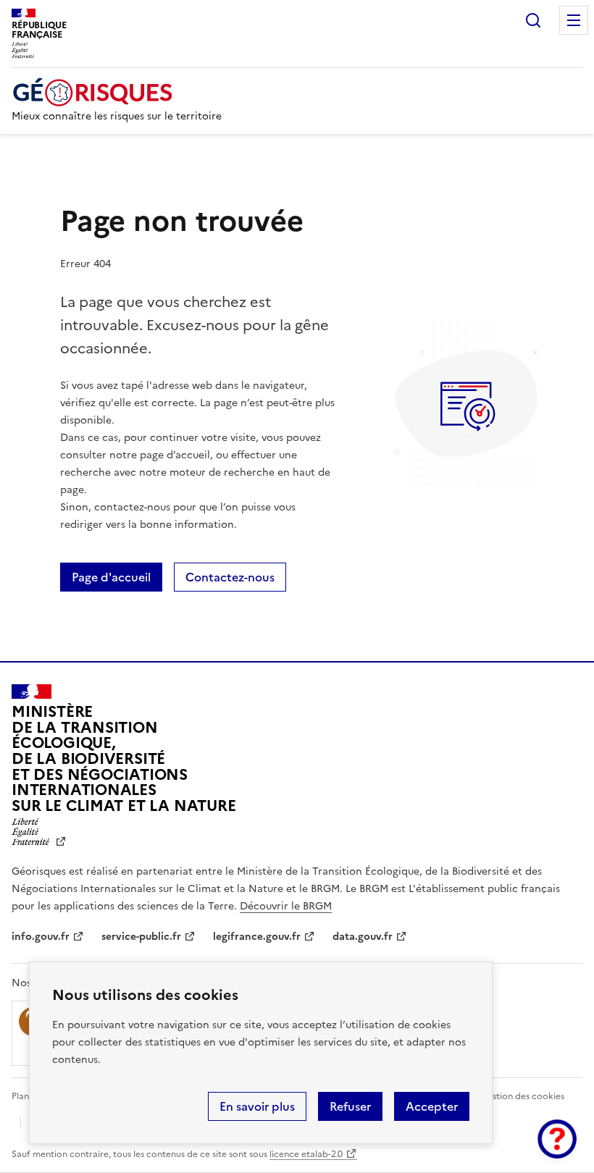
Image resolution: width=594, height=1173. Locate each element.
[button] (557, 1139)
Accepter (432, 1106)
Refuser (350, 1106)
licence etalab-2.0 (306, 1154)
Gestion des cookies (522, 1096)
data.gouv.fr (362, 936)
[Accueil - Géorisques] (117, 92)
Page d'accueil (111, 577)
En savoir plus (257, 1106)
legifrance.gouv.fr (257, 936)
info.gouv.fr (41, 936)
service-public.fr (141, 936)
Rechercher (533, 20)
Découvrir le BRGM (286, 906)
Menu (573, 20)
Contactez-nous (230, 577)
